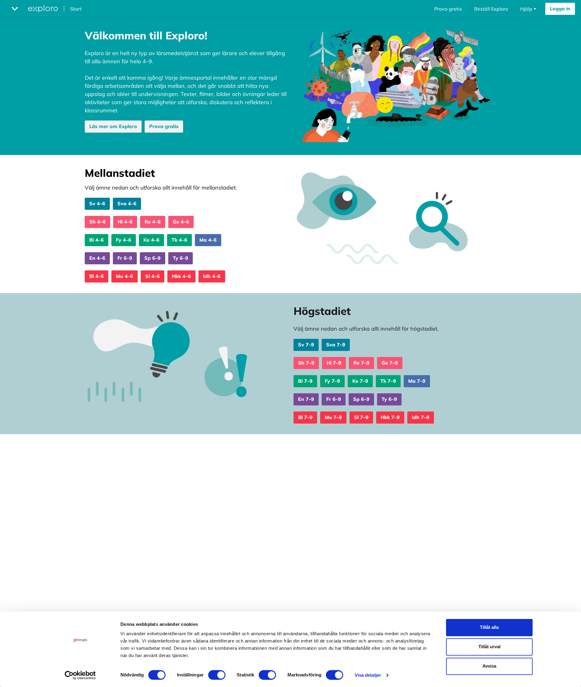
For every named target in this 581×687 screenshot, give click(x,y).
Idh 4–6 (212, 276)
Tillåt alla (489, 627)
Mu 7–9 (333, 417)
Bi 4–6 (96, 240)
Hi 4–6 (125, 222)
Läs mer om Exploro (113, 126)
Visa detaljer (368, 675)
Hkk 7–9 (390, 417)
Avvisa (489, 666)
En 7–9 (306, 399)
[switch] (216, 675)
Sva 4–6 (126, 203)
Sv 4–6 (97, 203)
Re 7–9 (361, 363)
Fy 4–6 (123, 240)
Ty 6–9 (180, 258)
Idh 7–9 (420, 417)
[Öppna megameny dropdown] (15, 9)
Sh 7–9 (306, 363)
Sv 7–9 (306, 345)
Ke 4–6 (151, 240)
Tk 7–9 (388, 381)
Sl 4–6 (152, 276)
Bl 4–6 (96, 276)
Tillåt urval (489, 646)
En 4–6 (97, 258)
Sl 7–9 (361, 417)
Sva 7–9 (335, 345)
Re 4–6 (153, 222)
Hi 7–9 (334, 363)
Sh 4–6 (97, 222)
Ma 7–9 (416, 381)
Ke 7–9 (360, 381)
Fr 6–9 (124, 258)
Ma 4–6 (208, 240)
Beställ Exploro (491, 9)
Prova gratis (448, 9)
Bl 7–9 (305, 417)
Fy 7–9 (332, 381)
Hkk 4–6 (181, 276)
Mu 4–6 (124, 276)
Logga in (560, 8)
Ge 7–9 (390, 363)
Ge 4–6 (181, 222)
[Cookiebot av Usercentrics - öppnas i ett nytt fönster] (80, 675)
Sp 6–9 (152, 258)
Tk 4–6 (179, 240)
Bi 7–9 (305, 381)
